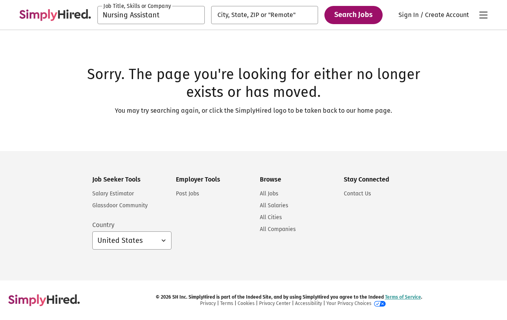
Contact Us (357, 193)
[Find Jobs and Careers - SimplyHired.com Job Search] (55, 15)
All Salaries (274, 205)
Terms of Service (403, 297)
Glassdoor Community (120, 205)
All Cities (271, 217)
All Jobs (269, 193)
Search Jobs (353, 14)
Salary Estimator (113, 193)
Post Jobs (187, 193)
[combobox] (151, 15)
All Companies (278, 229)
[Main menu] (483, 15)
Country (103, 225)
